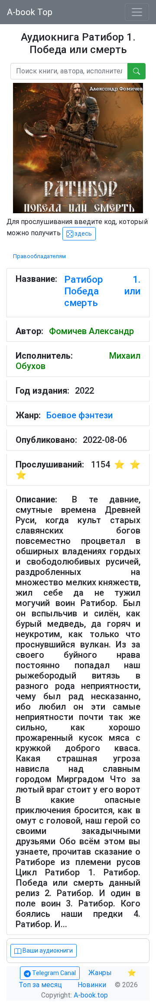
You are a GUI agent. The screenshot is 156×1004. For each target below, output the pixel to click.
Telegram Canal (53, 972)
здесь (82, 233)
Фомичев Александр (91, 331)
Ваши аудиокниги (47, 950)
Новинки (92, 985)
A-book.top (91, 995)
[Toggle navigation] (137, 12)
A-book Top (29, 12)
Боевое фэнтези (79, 415)
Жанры (101, 973)
